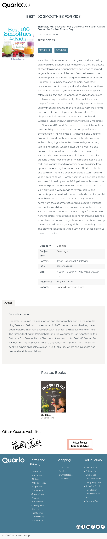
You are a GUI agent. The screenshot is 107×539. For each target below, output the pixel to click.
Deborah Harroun (19, 315)
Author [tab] (8, 303)
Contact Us (91, 468)
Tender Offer (92, 501)
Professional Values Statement (38, 498)
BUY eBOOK (61, 50)
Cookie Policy (39, 483)
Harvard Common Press (70, 287)
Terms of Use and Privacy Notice (38, 475)
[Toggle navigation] (101, 5)
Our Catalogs (65, 475)
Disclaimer (64, 479)
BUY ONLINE (45, 50)
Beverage (62, 251)
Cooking (61, 246)
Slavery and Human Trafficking (38, 509)
